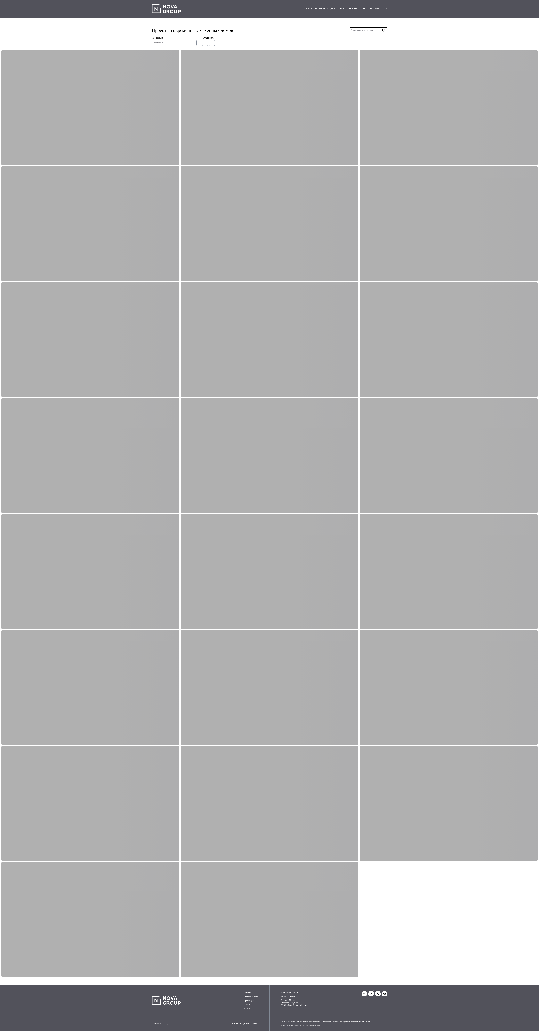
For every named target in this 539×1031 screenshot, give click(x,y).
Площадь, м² (158, 38)
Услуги (247, 1005)
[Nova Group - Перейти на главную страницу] (166, 9)
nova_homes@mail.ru (289, 992)
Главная (247, 992)
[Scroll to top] (530, 1025)
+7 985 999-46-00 (288, 996)
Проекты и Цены (251, 996)
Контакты (248, 1009)
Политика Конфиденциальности (244, 1023)
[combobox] (174, 43)
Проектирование (251, 1000)
